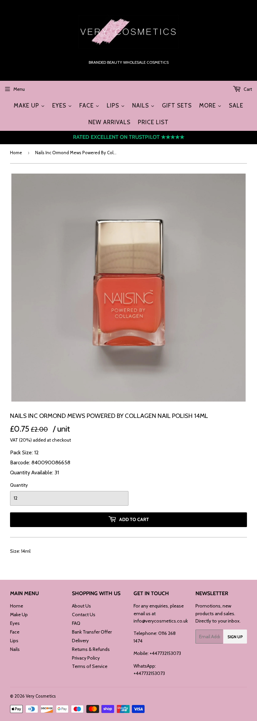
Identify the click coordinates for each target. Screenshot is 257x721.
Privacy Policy (86, 658)
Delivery (80, 641)
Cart (247, 89)
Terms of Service (89, 666)
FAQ (76, 623)
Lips (14, 641)
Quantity (19, 485)
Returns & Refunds (91, 649)
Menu (19, 89)
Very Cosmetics (41, 696)
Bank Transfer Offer (92, 632)
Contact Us (83, 615)
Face (14, 632)
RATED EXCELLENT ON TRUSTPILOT (128, 137)
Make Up (19, 615)
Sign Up (235, 636)
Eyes (15, 623)
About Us (81, 606)
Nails (15, 649)
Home (16, 152)
